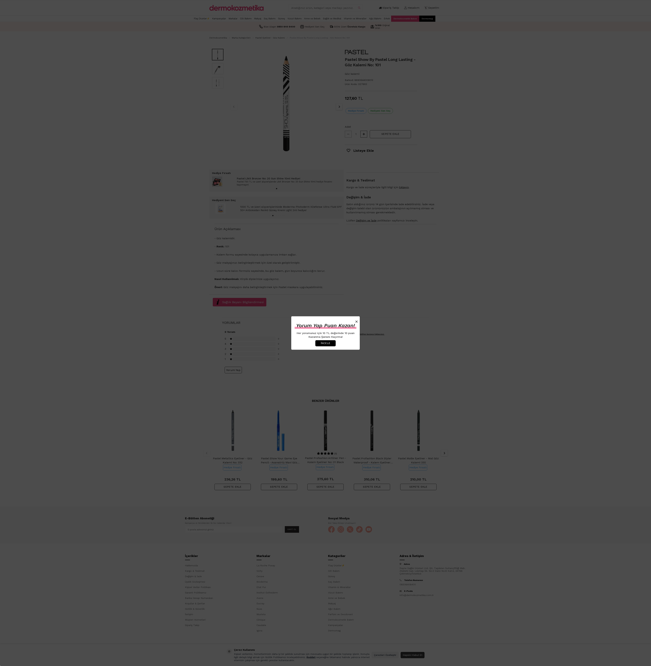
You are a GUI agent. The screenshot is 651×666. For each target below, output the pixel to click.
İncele (325, 343)
